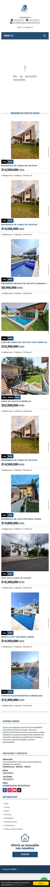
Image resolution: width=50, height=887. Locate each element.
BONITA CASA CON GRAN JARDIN (17, 637)
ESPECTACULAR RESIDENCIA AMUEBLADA (22, 696)
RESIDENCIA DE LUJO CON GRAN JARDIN (21, 519)
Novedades (8, 818)
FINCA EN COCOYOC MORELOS (16, 401)
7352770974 (34, 20)
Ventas (7, 807)
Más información (18, 885)
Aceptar (40, 883)
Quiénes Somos (10, 822)
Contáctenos (9, 825)
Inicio (6, 803)
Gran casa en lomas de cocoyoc (16, 578)
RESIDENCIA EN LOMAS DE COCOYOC (19, 166)
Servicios (7, 814)
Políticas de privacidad (13, 829)
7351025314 (18, 20)
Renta (6, 811)
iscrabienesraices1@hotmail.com (16, 785)
